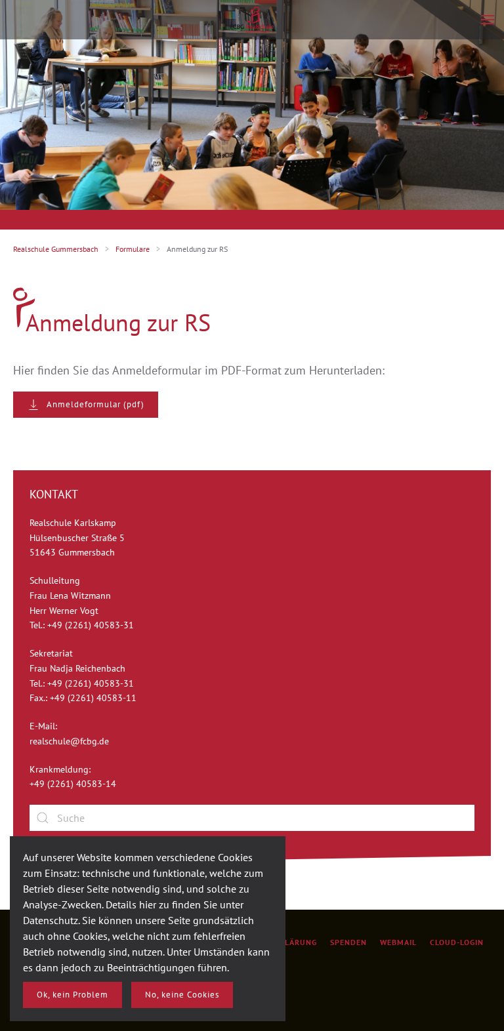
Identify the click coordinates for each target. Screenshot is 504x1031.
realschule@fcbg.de (69, 741)
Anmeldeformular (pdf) (95, 404)
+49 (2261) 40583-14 (73, 784)
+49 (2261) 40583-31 (90, 625)
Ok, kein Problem (72, 994)
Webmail (398, 942)
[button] (487, 19)
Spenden (348, 942)
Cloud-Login (457, 942)
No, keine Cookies (182, 994)
